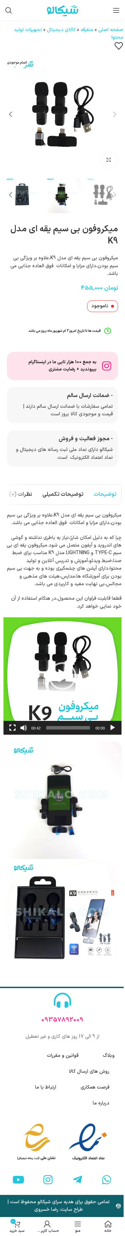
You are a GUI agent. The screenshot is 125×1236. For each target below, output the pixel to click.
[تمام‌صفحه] (12, 731)
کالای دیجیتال (61, 29)
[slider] (68, 728)
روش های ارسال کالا (89, 1071)
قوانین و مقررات (62, 1055)
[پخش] (112, 731)
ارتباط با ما (45, 1087)
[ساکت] (23, 731)
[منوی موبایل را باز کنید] (116, 10)
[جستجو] (9, 10)
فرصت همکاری (95, 1087)
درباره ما (101, 1103)
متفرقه (87, 29)
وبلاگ (109, 1055)
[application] (62, 676)
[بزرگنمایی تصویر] (108, 160)
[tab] (105, 494)
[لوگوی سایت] (62, 10)
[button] (115, 114)
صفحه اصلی (110, 29)
